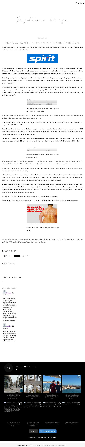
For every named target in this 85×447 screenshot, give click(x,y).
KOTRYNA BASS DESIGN (60, 445)
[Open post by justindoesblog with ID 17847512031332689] (13, 384)
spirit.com (65, 161)
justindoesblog (13, 376)
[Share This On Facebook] (9, 277)
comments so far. (10, 288)
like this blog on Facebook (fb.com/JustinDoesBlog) (57, 239)
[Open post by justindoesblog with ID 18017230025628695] (71, 411)
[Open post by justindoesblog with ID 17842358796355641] (71, 384)
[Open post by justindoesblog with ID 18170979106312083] (52, 384)
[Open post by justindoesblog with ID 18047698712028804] (33, 384)
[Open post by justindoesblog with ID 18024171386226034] (13, 411)
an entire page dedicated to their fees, (60, 92)
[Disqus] (9, 315)
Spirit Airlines (17, 47)
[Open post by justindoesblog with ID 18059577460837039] (33, 411)
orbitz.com (23, 87)
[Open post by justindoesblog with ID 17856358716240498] (52, 411)
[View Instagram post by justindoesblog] (20, 391)
